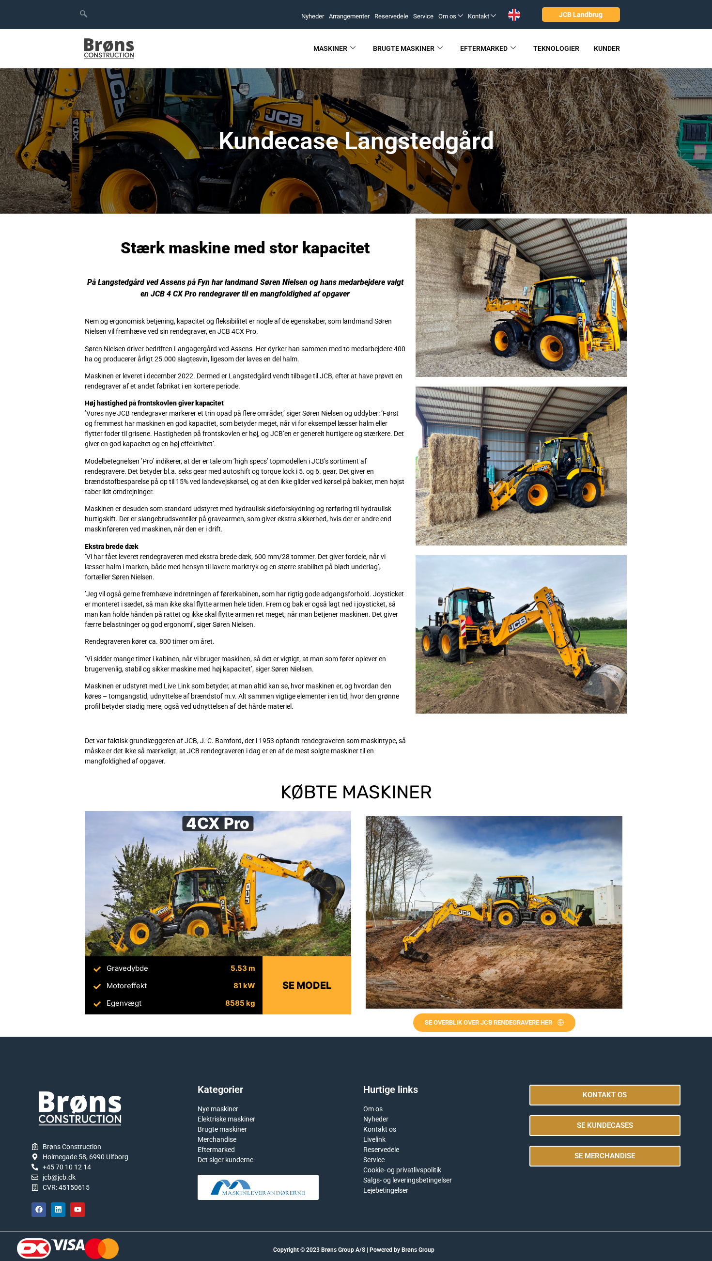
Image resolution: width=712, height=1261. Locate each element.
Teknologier (556, 48)
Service (423, 16)
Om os (447, 16)
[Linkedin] (58, 1209)
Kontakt (478, 16)
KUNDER (607, 48)
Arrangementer (349, 16)
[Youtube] (77, 1209)
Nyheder (312, 16)
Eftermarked (484, 48)
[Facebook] (38, 1209)
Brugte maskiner (403, 48)
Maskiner (330, 48)
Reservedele (391, 16)
